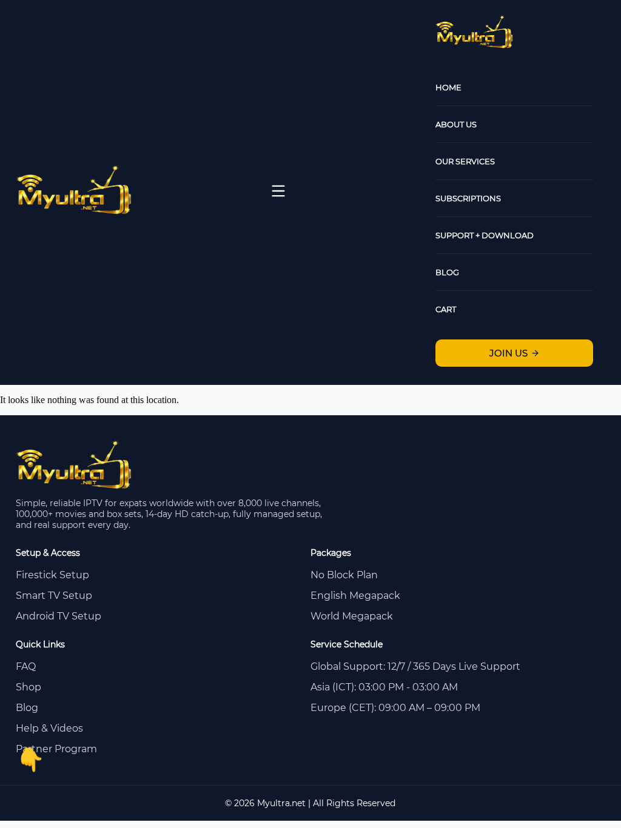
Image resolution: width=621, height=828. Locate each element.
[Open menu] (278, 190)
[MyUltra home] (75, 211)
